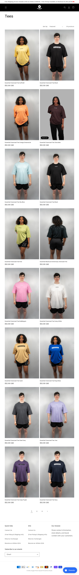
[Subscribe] (37, 554)
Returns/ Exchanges (11, 539)
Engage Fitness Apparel (37, 570)
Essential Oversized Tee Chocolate (50, 142)
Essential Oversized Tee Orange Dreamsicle (18, 142)
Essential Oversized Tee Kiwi (13, 261)
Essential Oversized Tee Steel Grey (15, 440)
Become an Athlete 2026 (13, 543)
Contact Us (8, 530)
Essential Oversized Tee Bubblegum (15, 321)
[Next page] (47, 511)
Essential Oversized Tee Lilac (48, 440)
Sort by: (45, 26)
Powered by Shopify (47, 570)
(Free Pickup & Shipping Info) (14, 534)
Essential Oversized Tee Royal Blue (50, 381)
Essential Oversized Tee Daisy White (51, 321)
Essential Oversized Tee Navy (49, 500)
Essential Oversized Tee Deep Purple (16, 500)
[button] (6, 7)
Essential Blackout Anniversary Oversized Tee (53, 261)
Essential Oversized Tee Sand (14, 381)
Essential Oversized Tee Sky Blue (15, 202)
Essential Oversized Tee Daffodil (14, 83)
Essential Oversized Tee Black (49, 83)
